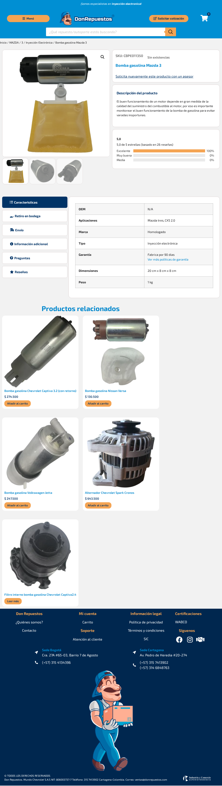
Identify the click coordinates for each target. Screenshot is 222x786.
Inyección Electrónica (39, 42)
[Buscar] (170, 32)
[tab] (34, 202)
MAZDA (14, 42)
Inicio (3, 42)
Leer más (13, 601)
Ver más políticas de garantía (168, 259)
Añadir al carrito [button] (17, 403)
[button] (102, 57)
